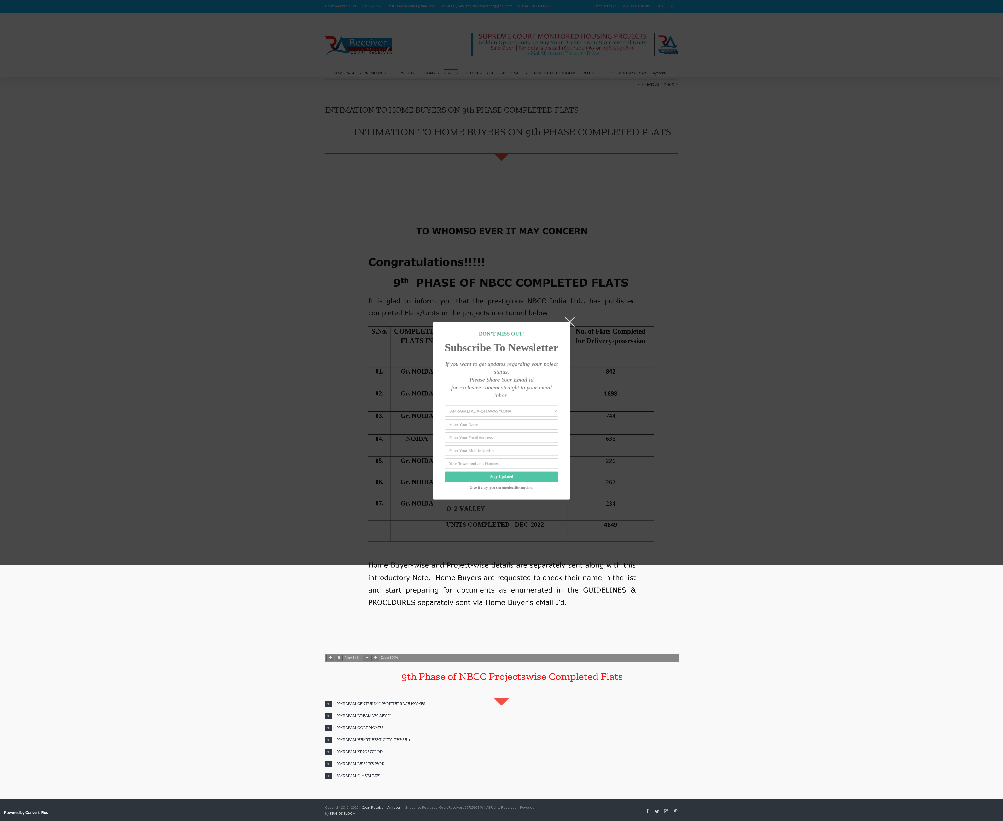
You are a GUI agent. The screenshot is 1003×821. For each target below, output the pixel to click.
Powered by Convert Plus (26, 812)
